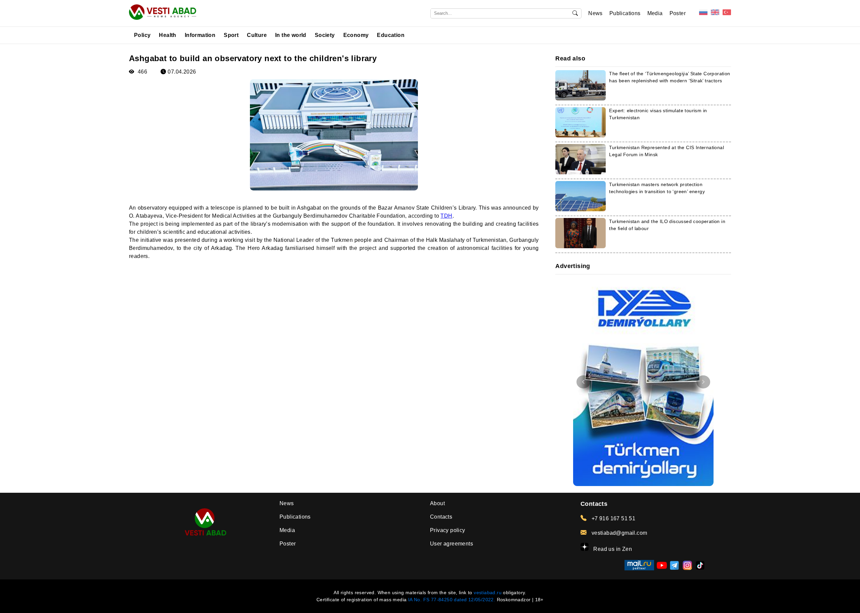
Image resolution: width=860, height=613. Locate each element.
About (437, 503)
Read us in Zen (612, 549)
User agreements (451, 543)
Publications (625, 13)
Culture (257, 35)
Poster (678, 13)
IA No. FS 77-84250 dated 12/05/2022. (451, 599)
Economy (356, 35)
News (595, 13)
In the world (290, 35)
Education (390, 35)
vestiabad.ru (488, 592)
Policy (142, 35)
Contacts (441, 517)
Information (200, 35)
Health (167, 35)
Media (655, 13)
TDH (446, 216)
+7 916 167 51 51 (612, 518)
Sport (231, 35)
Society (325, 35)
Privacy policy (447, 530)
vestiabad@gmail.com (618, 533)
